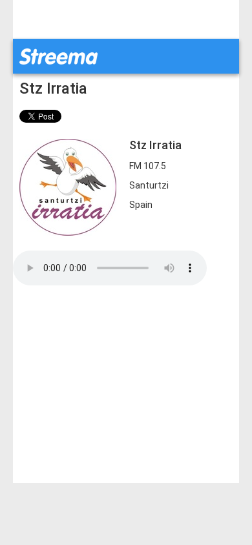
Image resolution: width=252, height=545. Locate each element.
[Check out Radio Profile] (67, 186)
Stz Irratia (53, 88)
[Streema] (58, 55)
